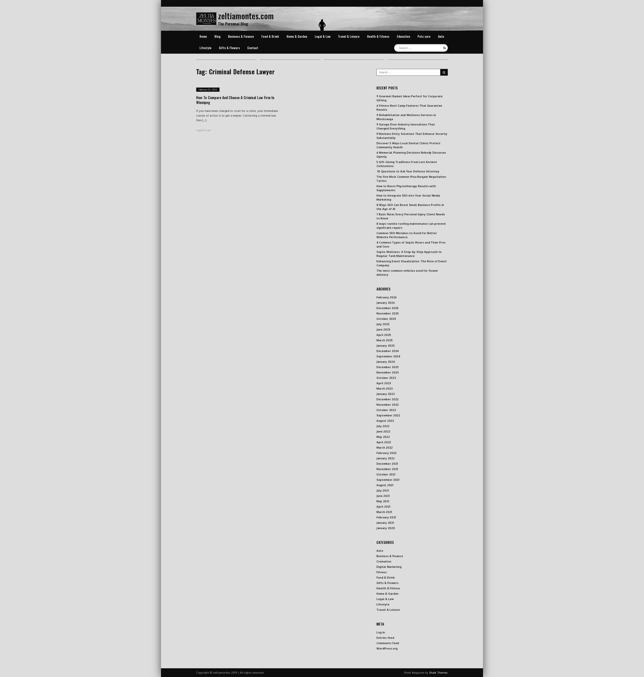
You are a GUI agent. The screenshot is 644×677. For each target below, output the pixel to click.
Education (403, 36)
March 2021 (384, 512)
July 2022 (383, 426)
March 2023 (385, 388)
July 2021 (383, 490)
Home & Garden (297, 36)
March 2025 (385, 340)
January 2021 (385, 522)
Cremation (384, 561)
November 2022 (388, 404)
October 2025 (386, 318)
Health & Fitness (378, 36)
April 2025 (384, 335)
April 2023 (384, 383)
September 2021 (388, 479)
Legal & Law (323, 36)
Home (203, 36)
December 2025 (388, 308)
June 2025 (383, 329)
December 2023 (388, 367)
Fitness (382, 572)
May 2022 (383, 437)
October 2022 (386, 410)
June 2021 (383, 496)
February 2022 (387, 453)
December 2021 (387, 463)
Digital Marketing (389, 566)
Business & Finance (241, 36)
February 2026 (387, 297)
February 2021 (386, 517)
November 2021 (387, 469)
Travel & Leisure (349, 36)
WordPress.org (387, 648)
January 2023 (386, 394)
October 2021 (386, 474)
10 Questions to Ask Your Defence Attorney (408, 171)
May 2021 (383, 501)
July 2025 (383, 324)
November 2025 (388, 313)
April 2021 (383, 506)
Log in (381, 632)
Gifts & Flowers (229, 48)
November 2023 (388, 372)
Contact (252, 48)
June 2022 (383, 431)
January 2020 (386, 528)
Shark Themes (438, 672)
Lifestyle (205, 48)
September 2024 (388, 356)
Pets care (424, 36)
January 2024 (386, 361)
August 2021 (385, 485)
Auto (441, 36)
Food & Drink (270, 36)
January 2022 (386, 458)
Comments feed (388, 643)
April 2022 (384, 442)
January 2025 (386, 345)
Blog (217, 36)
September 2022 (388, 415)
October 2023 (386, 378)
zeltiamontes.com (246, 16)
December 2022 (388, 399)
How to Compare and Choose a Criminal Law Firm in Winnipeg (235, 100)
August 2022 (385, 420)
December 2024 (388, 351)
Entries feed (385, 637)
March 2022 (385, 447)
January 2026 (386, 302)
